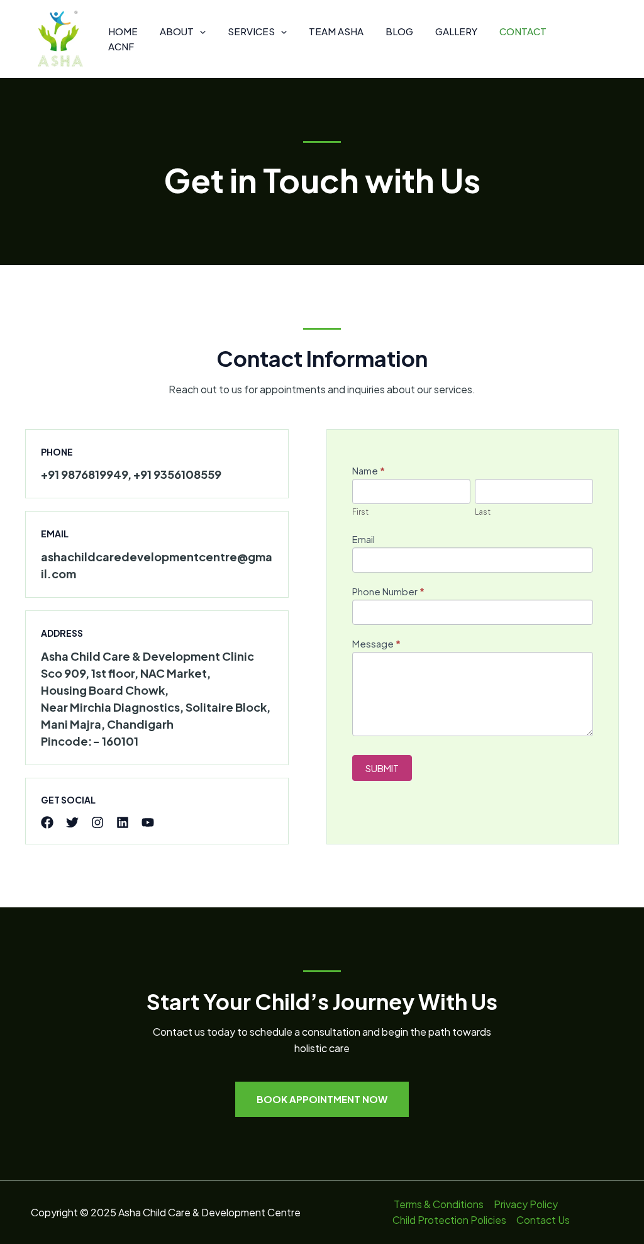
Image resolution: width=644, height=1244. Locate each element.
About (177, 31)
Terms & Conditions (439, 1204)
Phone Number (388, 591)
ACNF (121, 46)
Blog (399, 31)
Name (368, 470)
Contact (523, 31)
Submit (382, 768)
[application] (200, 31)
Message (376, 643)
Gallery (456, 31)
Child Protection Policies (449, 1219)
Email (363, 539)
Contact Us (543, 1219)
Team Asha (336, 31)
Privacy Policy (526, 1204)
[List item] (47, 822)
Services (251, 31)
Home (123, 31)
